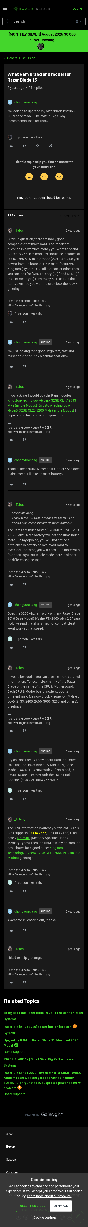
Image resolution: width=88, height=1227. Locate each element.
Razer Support (14, 1051)
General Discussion (21, 58)
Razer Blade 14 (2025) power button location (38, 1026)
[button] (5, 10)
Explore (10, 1146)
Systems (10, 1019)
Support (11, 1159)
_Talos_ (19, 230)
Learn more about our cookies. (49, 1196)
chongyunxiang (25, 102)
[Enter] (7, 21)
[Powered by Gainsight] (44, 1116)
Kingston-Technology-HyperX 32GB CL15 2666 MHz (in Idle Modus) (44, 852)
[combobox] (44, 21)
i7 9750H (23, 838)
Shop (9, 1133)
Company (12, 1172)
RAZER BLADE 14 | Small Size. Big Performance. (39, 1059)
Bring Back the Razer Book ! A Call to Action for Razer (44, 1013)
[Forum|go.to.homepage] (31, 9)
